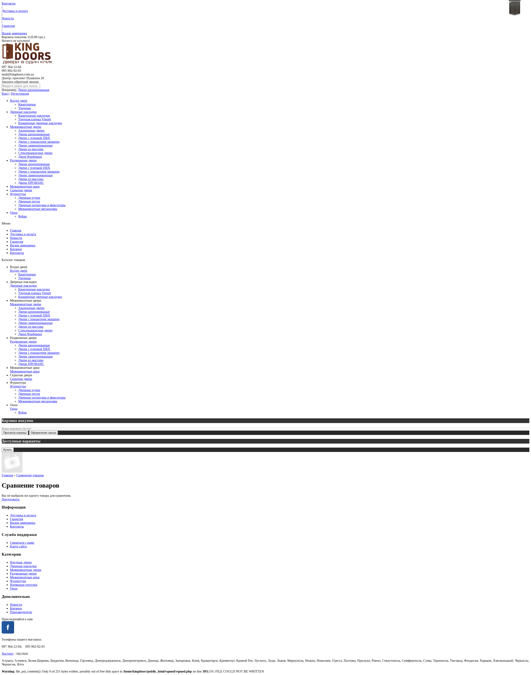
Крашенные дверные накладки (40, 123)
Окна (13, 212)
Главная (15, 230)
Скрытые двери (21, 190)
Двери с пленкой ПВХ (34, 138)
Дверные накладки (23, 112)
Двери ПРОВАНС (31, 183)
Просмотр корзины (15, 432)
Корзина (16, 249)
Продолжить (10, 499)
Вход (5, 93)
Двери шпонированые (33, 90)
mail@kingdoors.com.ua (18, 74)
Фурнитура (18, 194)
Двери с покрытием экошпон (39, 141)
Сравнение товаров (30, 475)
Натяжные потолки (23, 584)
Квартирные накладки (34, 115)
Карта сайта (18, 546)
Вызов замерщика (14, 33)
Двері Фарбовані (30, 156)
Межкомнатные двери (25, 127)
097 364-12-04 (11, 67)
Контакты (9, 3)
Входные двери (21, 562)
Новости (8, 18)
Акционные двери (31, 130)
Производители (21, 612)
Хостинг (8, 653)
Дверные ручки (29, 197)
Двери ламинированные (35, 145)
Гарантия (8, 26)
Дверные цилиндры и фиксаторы (42, 205)
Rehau (22, 216)
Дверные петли (29, 201)
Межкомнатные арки (25, 186)
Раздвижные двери (23, 160)
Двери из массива (30, 149)
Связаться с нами (22, 542)
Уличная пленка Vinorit (34, 119)
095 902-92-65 (11, 70)
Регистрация (20, 93)
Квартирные (27, 104)
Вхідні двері (18, 100)
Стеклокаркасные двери (35, 153)
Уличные (24, 108)
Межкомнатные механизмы (37, 209)
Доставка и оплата (15, 11)
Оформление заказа (43, 432)
